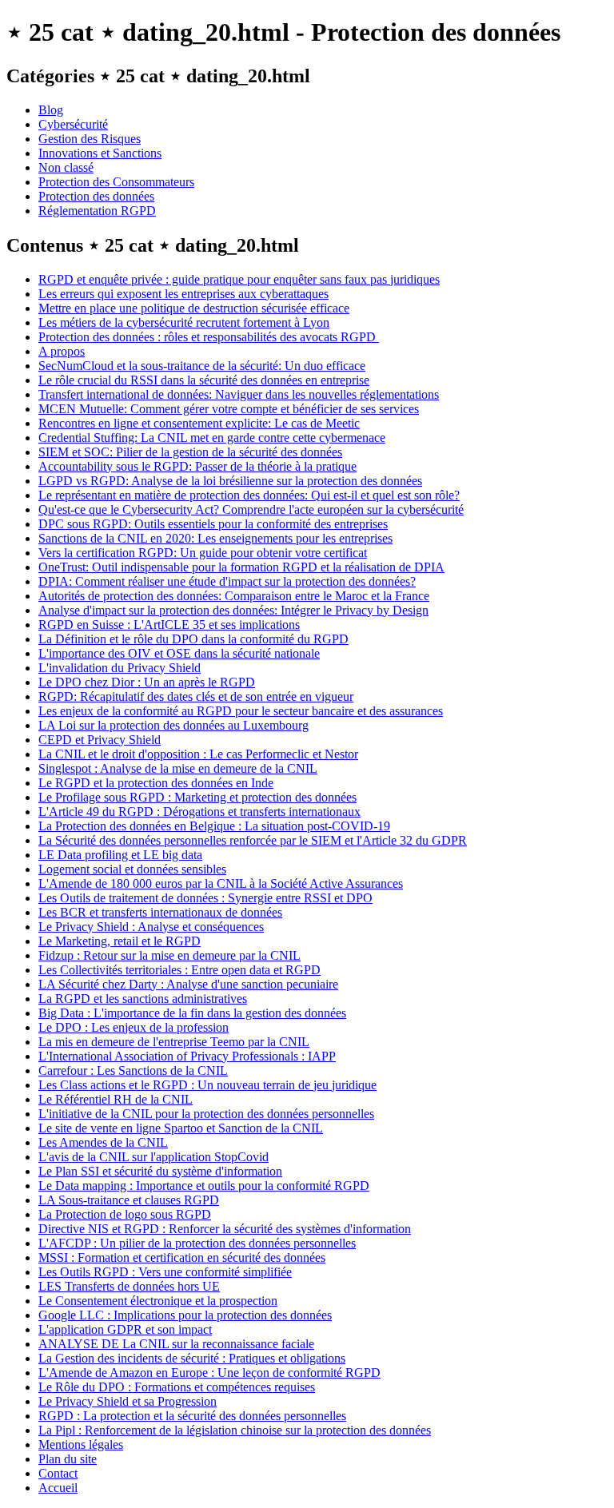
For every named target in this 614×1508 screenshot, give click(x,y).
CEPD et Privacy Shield (99, 739)
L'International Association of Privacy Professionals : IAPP (187, 1056)
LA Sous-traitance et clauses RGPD (128, 1200)
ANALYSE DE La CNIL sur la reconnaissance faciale (176, 1344)
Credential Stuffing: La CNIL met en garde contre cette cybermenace (211, 437)
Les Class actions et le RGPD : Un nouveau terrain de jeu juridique (207, 1085)
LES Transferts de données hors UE (129, 1286)
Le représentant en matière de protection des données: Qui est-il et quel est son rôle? (249, 495)
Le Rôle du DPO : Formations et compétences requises (176, 1387)
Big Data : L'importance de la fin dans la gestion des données (192, 1013)
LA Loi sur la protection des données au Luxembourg (173, 725)
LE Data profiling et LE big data (120, 854)
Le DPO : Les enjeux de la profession (133, 1027)
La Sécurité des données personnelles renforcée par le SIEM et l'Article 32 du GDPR (252, 840)
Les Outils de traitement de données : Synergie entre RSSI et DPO (205, 898)
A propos (61, 351)
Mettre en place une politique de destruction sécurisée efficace (193, 308)
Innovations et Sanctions (99, 153)
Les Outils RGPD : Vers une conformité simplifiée (165, 1272)
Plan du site (67, 1459)
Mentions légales (80, 1444)
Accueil (58, 1487)
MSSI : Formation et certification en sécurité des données (181, 1257)
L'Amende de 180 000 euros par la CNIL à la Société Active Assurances (220, 883)
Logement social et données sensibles (132, 869)
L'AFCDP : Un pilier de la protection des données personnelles (197, 1243)
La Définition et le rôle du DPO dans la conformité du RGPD (193, 639)
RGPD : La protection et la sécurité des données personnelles (192, 1415)
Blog (50, 110)
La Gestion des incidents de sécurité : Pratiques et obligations (191, 1358)
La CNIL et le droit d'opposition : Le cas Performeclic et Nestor (198, 754)
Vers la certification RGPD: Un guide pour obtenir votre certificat (202, 552)
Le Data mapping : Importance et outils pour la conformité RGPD (203, 1185)
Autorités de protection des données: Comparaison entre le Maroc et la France (233, 596)
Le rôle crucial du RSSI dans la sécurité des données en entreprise (203, 380)
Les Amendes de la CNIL (103, 1142)
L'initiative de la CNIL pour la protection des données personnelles (206, 1113)
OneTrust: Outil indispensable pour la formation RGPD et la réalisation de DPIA (241, 567)
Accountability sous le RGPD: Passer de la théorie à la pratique (197, 466)
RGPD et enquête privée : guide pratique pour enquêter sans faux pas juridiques (239, 279)
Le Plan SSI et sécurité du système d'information (160, 1171)
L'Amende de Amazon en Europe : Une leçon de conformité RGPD (209, 1372)
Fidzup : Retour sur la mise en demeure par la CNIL (169, 955)
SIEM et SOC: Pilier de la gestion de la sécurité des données (190, 452)
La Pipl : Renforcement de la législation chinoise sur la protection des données (234, 1430)
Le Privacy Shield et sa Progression (127, 1401)
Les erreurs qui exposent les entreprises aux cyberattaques (183, 293)
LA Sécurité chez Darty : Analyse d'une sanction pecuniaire (188, 984)
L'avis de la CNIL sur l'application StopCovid (153, 1157)
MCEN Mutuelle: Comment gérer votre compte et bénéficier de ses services (228, 409)
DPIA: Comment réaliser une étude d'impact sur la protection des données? (227, 581)
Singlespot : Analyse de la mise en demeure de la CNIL (177, 768)
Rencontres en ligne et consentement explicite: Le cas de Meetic (199, 423)
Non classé (66, 167)
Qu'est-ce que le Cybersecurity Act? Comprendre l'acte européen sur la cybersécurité (251, 509)
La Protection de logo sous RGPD (124, 1214)
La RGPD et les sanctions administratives (142, 998)
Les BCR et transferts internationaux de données (160, 912)
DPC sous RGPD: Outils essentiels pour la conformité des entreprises (213, 524)
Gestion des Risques (89, 138)
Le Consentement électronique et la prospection (157, 1300)
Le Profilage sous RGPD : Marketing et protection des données (197, 797)
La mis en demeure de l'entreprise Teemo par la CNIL (173, 1041)
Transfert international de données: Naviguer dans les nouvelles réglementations (238, 394)
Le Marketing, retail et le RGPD (119, 941)
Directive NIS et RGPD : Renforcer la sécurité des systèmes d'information (224, 1228)
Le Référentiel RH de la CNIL (115, 1099)
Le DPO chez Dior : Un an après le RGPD (146, 682)
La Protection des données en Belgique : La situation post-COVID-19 (214, 826)
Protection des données (96, 196)
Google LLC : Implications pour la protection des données (185, 1315)
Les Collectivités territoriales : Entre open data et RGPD (179, 970)
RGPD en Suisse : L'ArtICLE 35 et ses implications (169, 624)
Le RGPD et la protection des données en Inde (155, 783)
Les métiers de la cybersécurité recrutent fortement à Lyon (183, 322)
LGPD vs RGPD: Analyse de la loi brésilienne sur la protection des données (230, 480)
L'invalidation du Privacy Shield (119, 667)
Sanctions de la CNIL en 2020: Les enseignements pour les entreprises (215, 538)
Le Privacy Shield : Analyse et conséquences (151, 926)
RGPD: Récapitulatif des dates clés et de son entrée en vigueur (195, 696)
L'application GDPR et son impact (125, 1329)
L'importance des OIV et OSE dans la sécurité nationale (179, 653)
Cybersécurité (73, 124)
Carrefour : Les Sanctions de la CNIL (133, 1070)
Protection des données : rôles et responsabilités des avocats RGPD (208, 337)
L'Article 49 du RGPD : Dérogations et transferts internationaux (199, 811)
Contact (58, 1473)
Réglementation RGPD (97, 210)
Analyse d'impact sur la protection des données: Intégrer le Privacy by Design (233, 610)
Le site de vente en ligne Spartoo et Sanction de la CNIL (180, 1128)
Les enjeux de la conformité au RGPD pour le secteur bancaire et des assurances (240, 711)
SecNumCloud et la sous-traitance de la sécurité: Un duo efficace (201, 365)
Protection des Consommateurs (116, 182)
